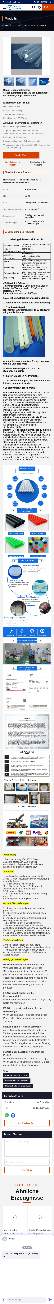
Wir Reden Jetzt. (27, 1123)
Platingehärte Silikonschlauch (18, 1086)
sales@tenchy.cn (12, 2)
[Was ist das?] (7, 1115)
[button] (48, 82)
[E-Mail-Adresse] (13, 1115)
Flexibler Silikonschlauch (16, 1075)
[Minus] (50, 1238)
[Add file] (4, 1300)
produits (16, 25)
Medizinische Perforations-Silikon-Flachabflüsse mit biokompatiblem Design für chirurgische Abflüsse (13, 1232)
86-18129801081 (44, 2)
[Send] (50, 1300)
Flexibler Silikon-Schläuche (34, 25)
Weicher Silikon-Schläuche (17, 1080)
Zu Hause (6, 25)
